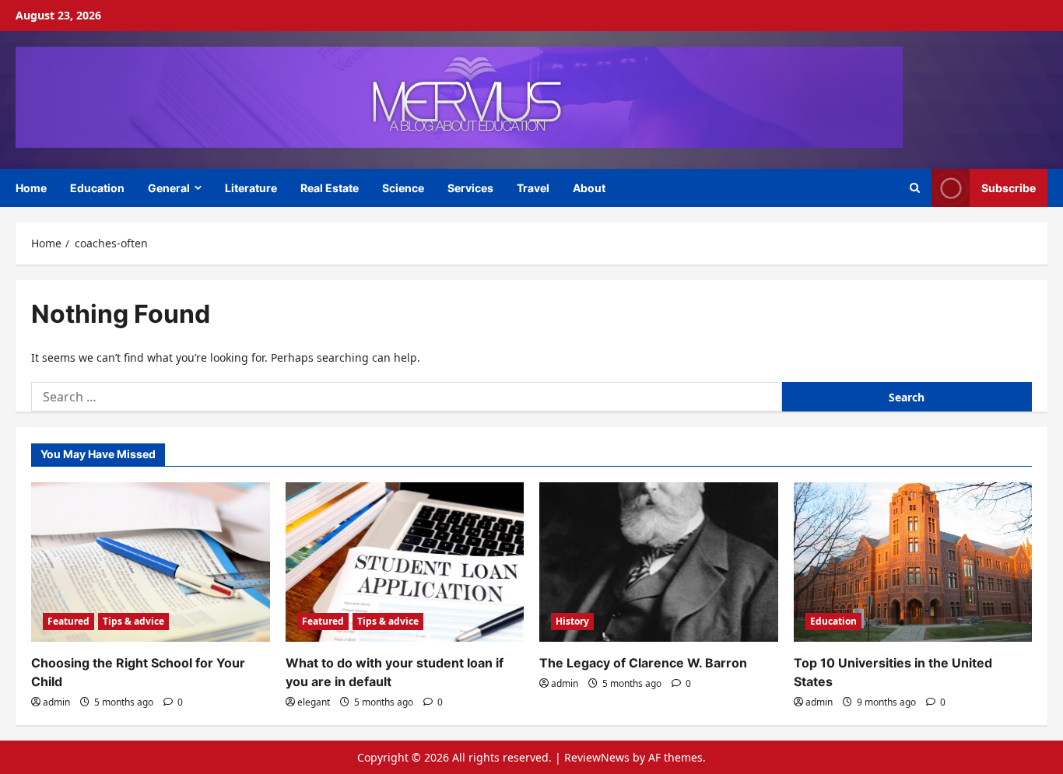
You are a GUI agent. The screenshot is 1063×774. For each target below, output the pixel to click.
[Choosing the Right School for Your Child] (150, 561)
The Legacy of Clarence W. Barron (643, 663)
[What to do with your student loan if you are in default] (405, 561)
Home (31, 187)
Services (470, 187)
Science (403, 187)
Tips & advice (133, 621)
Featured (68, 621)
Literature (251, 187)
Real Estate (329, 187)
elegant (313, 702)
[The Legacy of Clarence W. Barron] (658, 561)
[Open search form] (915, 188)
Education (97, 187)
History (572, 621)
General (169, 187)
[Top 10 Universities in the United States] (913, 561)
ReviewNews (597, 757)
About (589, 187)
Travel (533, 187)
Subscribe (1008, 187)
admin (56, 702)
